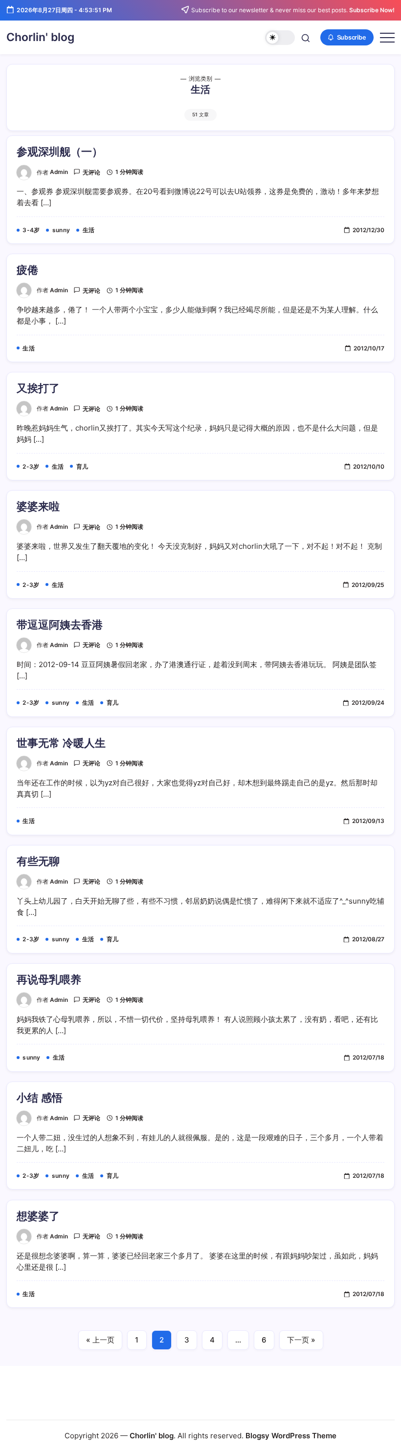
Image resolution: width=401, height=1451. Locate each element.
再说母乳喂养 (49, 980)
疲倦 (27, 270)
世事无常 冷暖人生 (61, 743)
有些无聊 (38, 861)
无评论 (91, 172)
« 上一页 (100, 1339)
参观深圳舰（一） (60, 152)
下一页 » (301, 1339)
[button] (280, 37)
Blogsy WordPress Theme (290, 1435)
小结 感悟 (40, 1098)
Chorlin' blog (40, 37)
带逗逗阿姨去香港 (60, 625)
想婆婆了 (38, 1216)
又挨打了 (38, 388)
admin (59, 172)
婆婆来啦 (38, 506)
